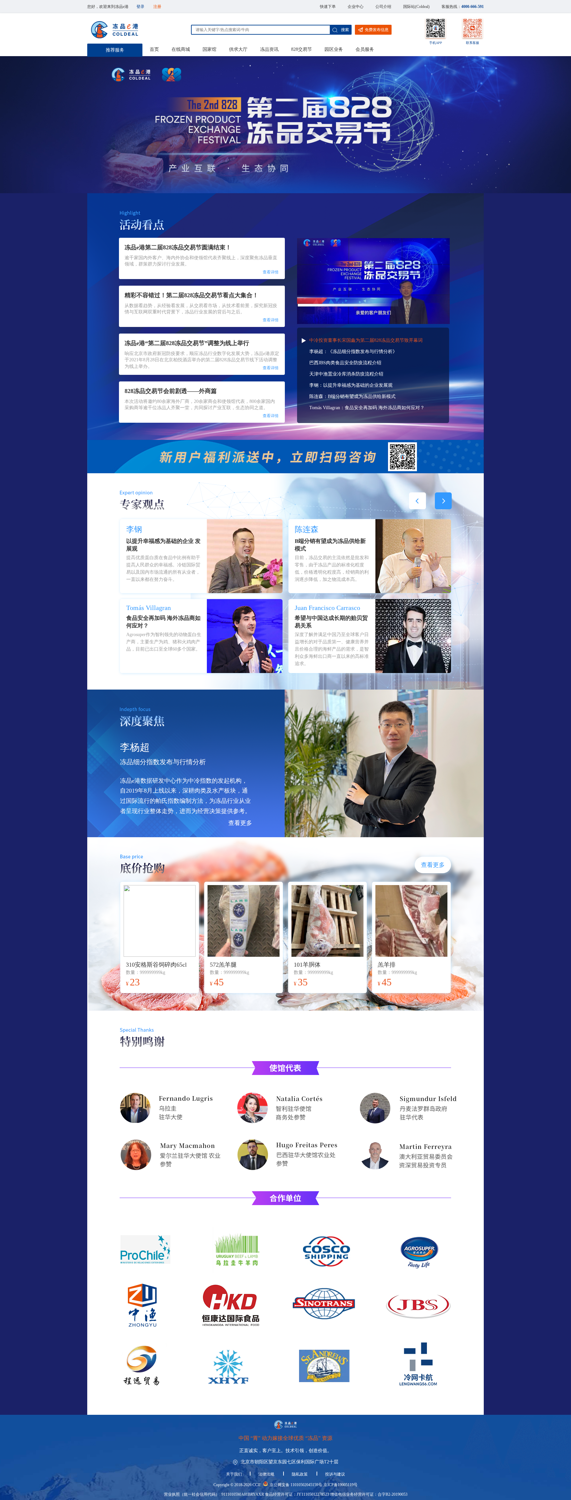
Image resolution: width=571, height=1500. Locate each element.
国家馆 (209, 49)
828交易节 (301, 49)
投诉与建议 (335, 1474)
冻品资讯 (269, 49)
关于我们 (234, 1474)
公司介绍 (383, 6)
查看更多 (240, 823)
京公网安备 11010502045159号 (296, 1484)
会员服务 (365, 49)
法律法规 (266, 1474)
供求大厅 (238, 49)
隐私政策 (300, 1474)
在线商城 (180, 49)
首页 (154, 49)
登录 (140, 6)
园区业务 (333, 49)
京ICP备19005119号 (341, 1484)
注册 (157, 6)
